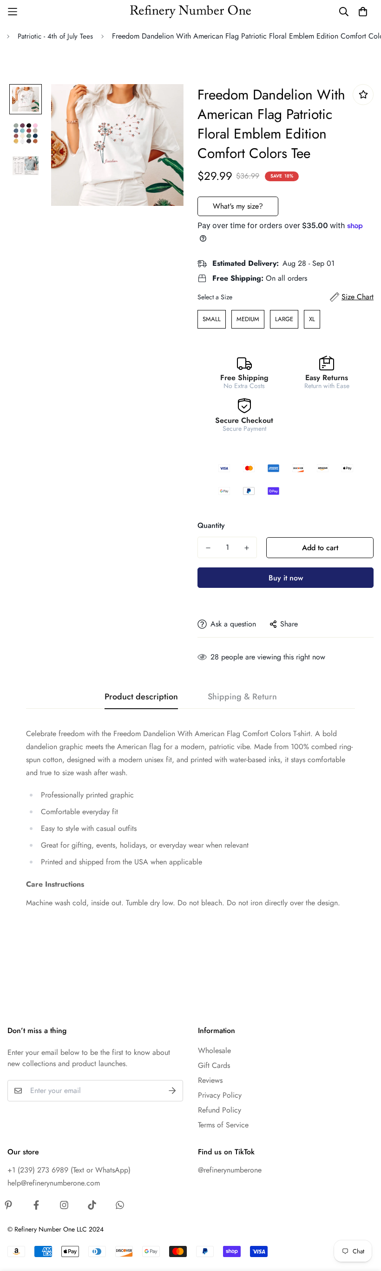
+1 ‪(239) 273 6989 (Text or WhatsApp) (69, 1170)
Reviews (210, 1080)
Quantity (211, 525)
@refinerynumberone (230, 1170)
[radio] (211, 319)
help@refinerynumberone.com (53, 1183)
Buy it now (286, 578)
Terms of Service (223, 1125)
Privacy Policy (220, 1095)
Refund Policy (219, 1110)
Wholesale (214, 1050)
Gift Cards (214, 1065)
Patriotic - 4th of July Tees (55, 36)
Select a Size (214, 297)
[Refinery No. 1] (190, 11)
